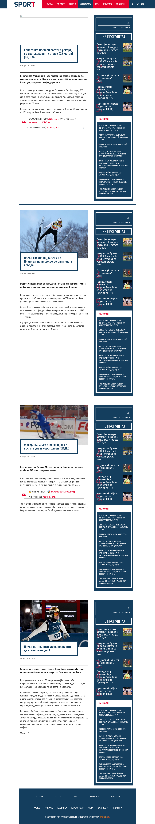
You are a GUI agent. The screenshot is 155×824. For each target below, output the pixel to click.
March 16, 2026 (49, 497)
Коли (97, 4)
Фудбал (49, 4)
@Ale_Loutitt (54, 119)
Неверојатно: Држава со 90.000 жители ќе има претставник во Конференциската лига (107, 64)
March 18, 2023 (53, 127)
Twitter (138, 4)
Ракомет (61, 4)
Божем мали (85, 4)
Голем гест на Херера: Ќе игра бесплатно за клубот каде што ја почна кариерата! (112, 191)
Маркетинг (94, 796)
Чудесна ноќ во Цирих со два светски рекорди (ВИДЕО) (107, 106)
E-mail (143, 4)
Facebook (132, 4)
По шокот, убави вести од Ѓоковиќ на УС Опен (108, 78)
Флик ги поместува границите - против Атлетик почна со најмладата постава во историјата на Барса (113, 164)
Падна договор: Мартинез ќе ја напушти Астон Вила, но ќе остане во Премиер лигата (107, 92)
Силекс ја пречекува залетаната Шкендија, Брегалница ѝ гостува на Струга (107, 48)
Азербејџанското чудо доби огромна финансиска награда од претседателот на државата (112, 153)
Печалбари (107, 4)
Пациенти (120, 4)
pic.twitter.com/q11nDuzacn (40, 122)
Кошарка (72, 4)
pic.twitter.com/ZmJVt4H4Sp (63, 491)
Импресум (115, 796)
